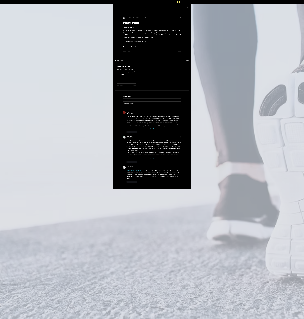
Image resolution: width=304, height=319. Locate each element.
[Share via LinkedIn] (131, 46)
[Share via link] (135, 46)
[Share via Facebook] (123, 46)
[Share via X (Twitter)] (127, 46)
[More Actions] (180, 113)
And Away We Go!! (124, 66)
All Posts (117, 7)
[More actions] (180, 18)
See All (187, 60)
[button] (187, 7)
